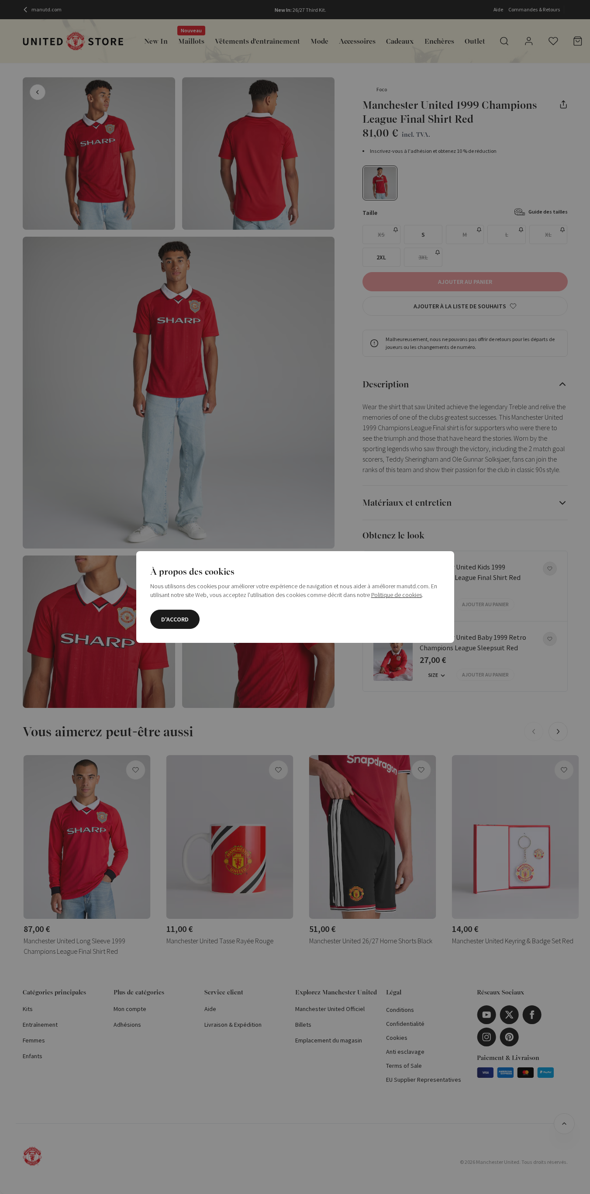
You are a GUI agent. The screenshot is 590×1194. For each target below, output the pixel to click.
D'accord (175, 619)
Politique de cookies (396, 595)
